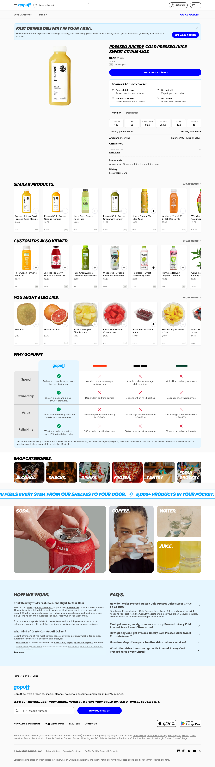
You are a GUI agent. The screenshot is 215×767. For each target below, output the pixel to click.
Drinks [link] (26, 676)
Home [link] (16, 676)
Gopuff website (147, 613)
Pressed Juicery (126, 46)
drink (192, 611)
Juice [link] (35, 676)
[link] (24, 5)
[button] (195, 5)
